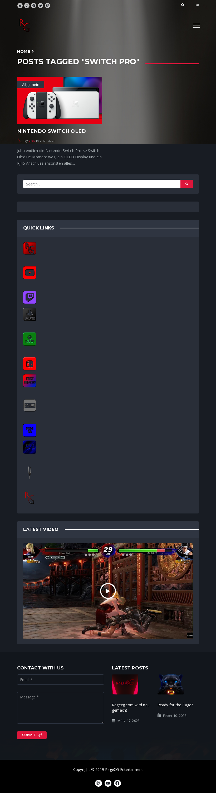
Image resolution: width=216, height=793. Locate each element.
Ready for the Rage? (175, 704)
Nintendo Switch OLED (51, 131)
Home (23, 51)
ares (32, 141)
